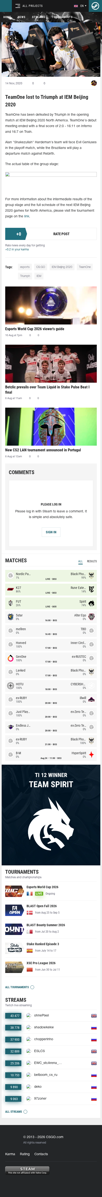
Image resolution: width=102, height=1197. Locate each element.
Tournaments (62, 17)
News (21, 17)
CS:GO (40, 267)
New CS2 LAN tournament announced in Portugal (43, 450)
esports (25, 267)
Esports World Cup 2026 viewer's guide (34, 329)
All (80, 561)
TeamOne (85, 267)
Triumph (25, 276)
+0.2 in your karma (17, 249)
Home (7, 17)
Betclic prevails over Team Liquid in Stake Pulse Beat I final (47, 390)
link (26, 216)
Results (92, 561)
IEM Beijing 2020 (62, 267)
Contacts (41, 1154)
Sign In (51, 532)
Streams (38, 17)
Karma (10, 1154)
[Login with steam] (95, 6)
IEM (39, 276)
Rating (25, 1154)
